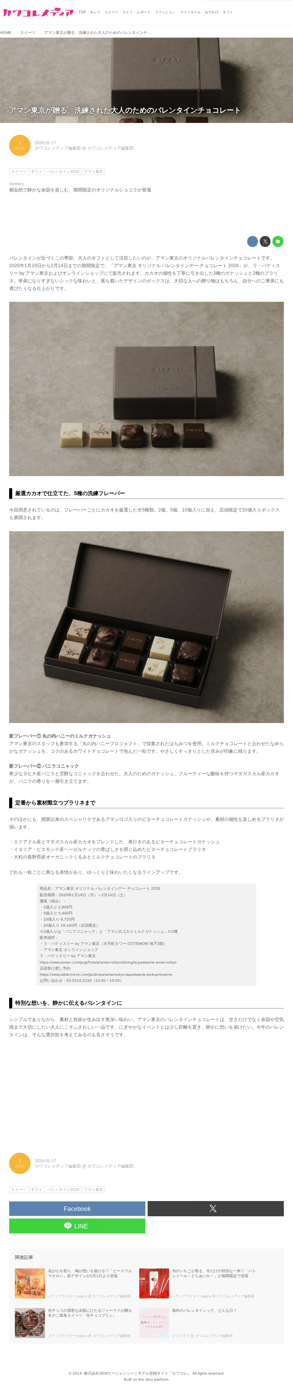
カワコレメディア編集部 (58, 148)
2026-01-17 (45, 142)
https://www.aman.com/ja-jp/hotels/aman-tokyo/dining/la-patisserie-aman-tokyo (108, 962)
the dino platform (153, 1379)
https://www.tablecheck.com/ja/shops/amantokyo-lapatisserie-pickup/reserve (106, 974)
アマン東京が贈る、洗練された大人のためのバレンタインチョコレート (125, 110)
